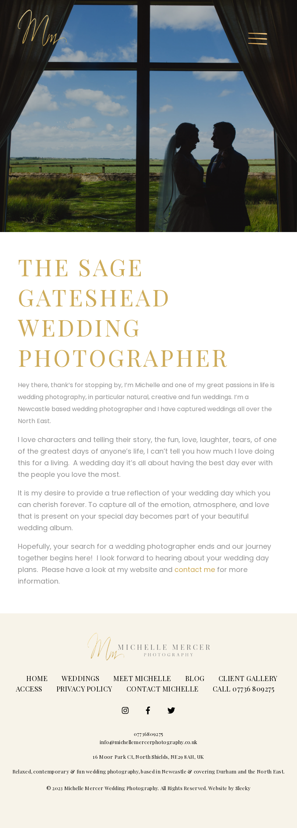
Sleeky (243, 788)
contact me (194, 569)
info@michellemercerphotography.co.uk (149, 742)
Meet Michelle (142, 678)
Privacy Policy (84, 688)
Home (37, 678)
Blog (195, 678)
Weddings (80, 678)
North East (270, 771)
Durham (226, 771)
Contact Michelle (162, 688)
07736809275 (148, 734)
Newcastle (174, 771)
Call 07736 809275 (244, 688)
